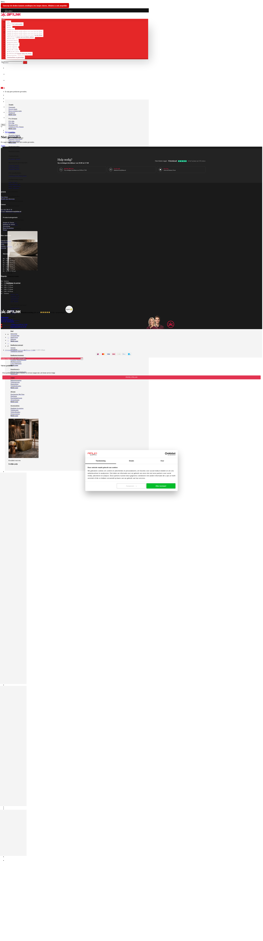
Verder (3, 146)
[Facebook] (8, 334)
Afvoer (13, 392)
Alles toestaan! (161, 486)
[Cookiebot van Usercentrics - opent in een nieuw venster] (166, 453)
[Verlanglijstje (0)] (1, 127)
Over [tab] (162, 461)
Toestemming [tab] (101, 461)
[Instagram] (8, 337)
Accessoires (15, 406)
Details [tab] (131, 461)
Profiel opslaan (131, 377)
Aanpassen (130, 486)
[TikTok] (8, 346)
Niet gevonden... (10, 132)
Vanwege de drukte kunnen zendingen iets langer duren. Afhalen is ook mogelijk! (35, 6)
